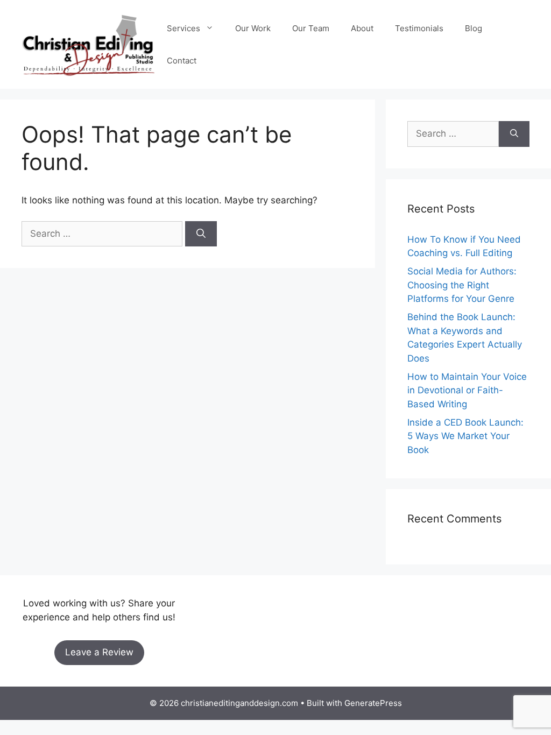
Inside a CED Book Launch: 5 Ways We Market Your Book (465, 436)
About (362, 28)
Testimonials (419, 28)
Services (183, 28)
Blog (473, 28)
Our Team (310, 28)
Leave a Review (99, 652)
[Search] (201, 234)
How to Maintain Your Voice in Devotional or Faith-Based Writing (467, 390)
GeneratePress (373, 703)
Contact (181, 60)
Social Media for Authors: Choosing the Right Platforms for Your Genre (462, 285)
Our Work (253, 28)
